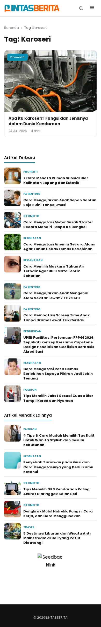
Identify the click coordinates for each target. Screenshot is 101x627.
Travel (28, 527)
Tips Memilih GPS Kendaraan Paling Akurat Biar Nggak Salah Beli (56, 491)
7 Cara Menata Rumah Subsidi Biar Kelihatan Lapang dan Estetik (55, 180)
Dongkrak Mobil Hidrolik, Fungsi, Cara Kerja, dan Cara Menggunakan (58, 513)
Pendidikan (32, 331)
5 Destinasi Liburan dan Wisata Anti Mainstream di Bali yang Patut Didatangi (57, 538)
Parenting (31, 194)
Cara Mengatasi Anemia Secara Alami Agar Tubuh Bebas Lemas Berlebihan (59, 246)
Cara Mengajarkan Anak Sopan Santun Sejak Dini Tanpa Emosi (59, 202)
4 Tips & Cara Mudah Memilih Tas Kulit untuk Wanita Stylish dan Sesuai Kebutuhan (59, 440)
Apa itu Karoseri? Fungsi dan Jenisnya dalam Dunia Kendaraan (48, 121)
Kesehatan (32, 238)
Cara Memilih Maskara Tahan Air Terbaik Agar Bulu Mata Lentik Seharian (53, 271)
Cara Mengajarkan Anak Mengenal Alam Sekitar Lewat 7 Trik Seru (55, 295)
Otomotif (17, 57)
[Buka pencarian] (80, 8)
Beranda (11, 27)
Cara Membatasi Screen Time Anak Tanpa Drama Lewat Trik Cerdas (56, 317)
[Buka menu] (92, 8)
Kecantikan (32, 260)
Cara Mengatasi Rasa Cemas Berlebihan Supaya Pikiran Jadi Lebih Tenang (58, 373)
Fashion (30, 390)
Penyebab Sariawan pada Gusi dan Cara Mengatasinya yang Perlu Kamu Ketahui (58, 467)
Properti (30, 172)
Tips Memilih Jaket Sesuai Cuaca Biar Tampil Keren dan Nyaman (58, 398)
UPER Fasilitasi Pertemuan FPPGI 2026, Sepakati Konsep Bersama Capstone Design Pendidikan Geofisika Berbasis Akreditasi (59, 344)
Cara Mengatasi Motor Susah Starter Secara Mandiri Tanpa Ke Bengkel (58, 224)
